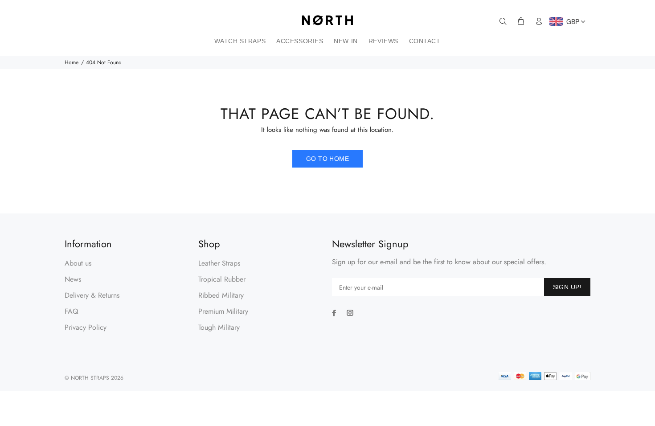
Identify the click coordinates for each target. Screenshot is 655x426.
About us (78, 263)
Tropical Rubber (222, 279)
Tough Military (219, 327)
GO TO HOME (327, 158)
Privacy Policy (85, 327)
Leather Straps (219, 263)
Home (71, 62)
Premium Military (223, 311)
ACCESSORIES (299, 41)
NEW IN (345, 41)
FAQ (71, 311)
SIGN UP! (567, 287)
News (73, 279)
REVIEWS (383, 41)
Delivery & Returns (92, 295)
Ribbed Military (221, 295)
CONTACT (425, 41)
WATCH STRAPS (240, 41)
